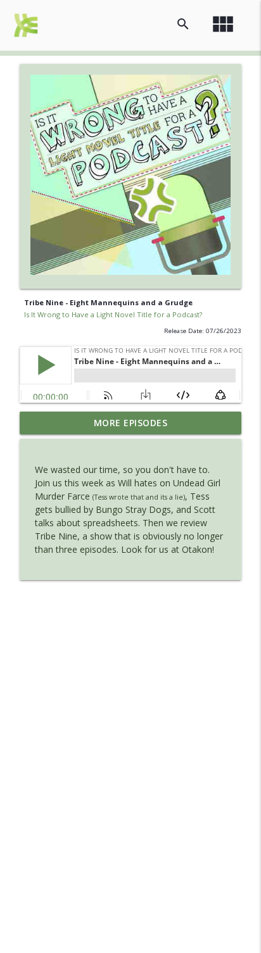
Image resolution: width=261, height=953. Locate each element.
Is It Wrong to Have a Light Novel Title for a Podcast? (113, 314)
